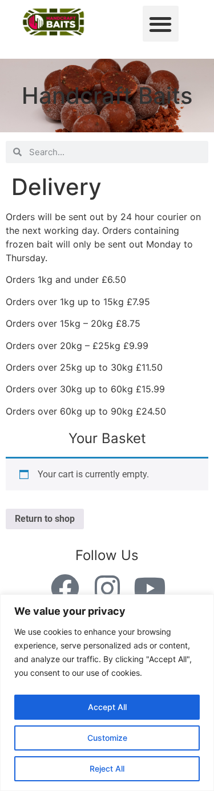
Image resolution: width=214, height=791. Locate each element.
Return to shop (45, 518)
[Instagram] (107, 588)
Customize (107, 738)
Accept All (107, 707)
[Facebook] (65, 588)
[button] (161, 24)
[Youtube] (149, 588)
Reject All (107, 768)
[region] (107, 692)
